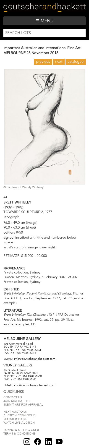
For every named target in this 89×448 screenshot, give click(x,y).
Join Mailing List (16, 401)
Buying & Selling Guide (21, 430)
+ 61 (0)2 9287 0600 (29, 376)
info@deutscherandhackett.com (34, 359)
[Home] (44, 8)
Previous (43, 61)
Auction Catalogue (19, 415)
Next (58, 61)
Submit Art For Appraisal (23, 404)
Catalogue (76, 61)
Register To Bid (15, 419)
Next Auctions (15, 412)
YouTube (59, 441)
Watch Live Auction (19, 423)
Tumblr (48, 441)
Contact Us (12, 397)
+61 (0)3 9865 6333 (28, 350)
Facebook (37, 441)
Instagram (27, 441)
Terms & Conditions (19, 433)
